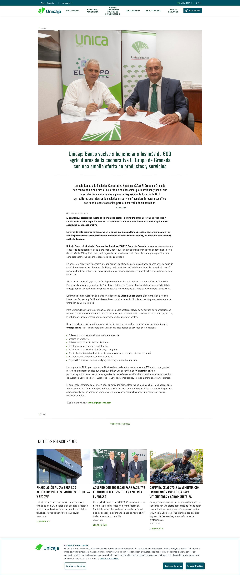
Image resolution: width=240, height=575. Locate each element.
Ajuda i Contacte (47, 3)
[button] (42, 28)
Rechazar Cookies (173, 566)
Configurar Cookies (75, 566)
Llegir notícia (43, 521)
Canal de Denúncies (173, 10)
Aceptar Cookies (195, 566)
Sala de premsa (153, 11)
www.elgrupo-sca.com (99, 402)
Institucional (72, 11)
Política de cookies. (109, 558)
